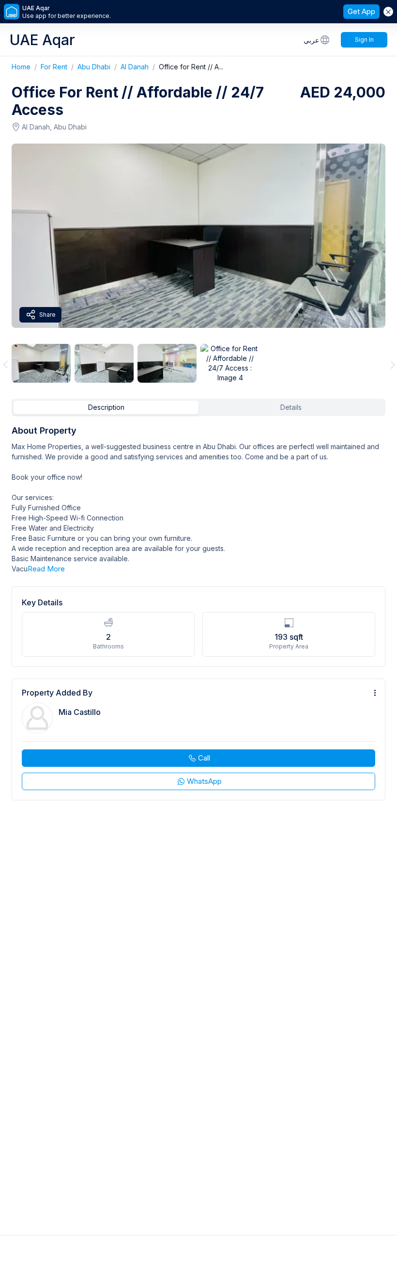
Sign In (364, 39)
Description (106, 407)
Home (26, 67)
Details (291, 407)
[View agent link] (198, 739)
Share (47, 314)
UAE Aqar (42, 40)
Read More (46, 568)
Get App (361, 11)
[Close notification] (388, 11)
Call (204, 757)
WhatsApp (204, 781)
